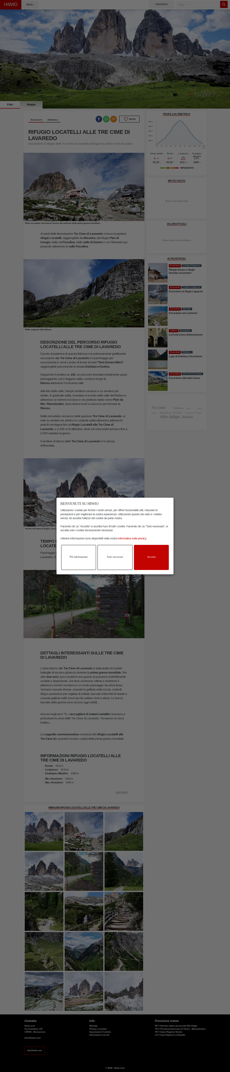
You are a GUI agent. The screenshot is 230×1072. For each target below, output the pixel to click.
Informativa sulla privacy (132, 538)
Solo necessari (115, 556)
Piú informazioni (78, 556)
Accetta (151, 556)
